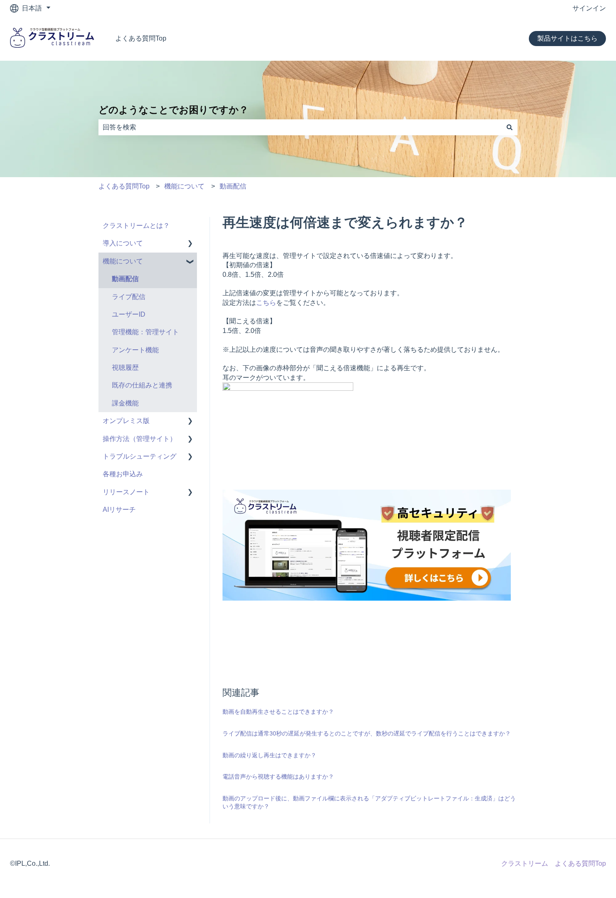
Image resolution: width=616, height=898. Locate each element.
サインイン (589, 8)
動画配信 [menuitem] (125, 278)
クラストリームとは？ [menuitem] (136, 225)
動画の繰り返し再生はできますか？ (269, 755)
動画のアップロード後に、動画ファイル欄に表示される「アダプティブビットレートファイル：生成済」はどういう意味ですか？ (369, 802)
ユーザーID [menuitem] (128, 314)
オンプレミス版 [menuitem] (126, 420)
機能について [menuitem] (123, 261)
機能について (184, 186)
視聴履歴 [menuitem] (125, 367)
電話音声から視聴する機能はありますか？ (278, 776)
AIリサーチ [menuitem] (119, 509)
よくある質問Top (140, 38)
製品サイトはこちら (567, 38)
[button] (190, 244)
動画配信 (233, 186)
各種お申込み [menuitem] (123, 473)
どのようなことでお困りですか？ (173, 109)
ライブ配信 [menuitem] (128, 296)
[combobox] (300, 127)
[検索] (510, 127)
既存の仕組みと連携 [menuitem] (142, 385)
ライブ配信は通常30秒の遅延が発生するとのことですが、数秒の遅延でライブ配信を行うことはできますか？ (367, 733)
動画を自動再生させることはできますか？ (278, 711)
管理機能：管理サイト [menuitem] (145, 331)
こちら (266, 302)
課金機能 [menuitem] (125, 403)
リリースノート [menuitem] (126, 491)
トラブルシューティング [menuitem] (139, 456)
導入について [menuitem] (123, 243)
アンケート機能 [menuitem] (135, 350)
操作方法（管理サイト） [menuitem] (139, 438)
